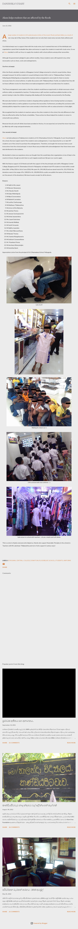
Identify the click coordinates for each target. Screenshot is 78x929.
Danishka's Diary (13, 3)
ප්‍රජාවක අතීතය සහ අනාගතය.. (18, 720)
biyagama (12, 560)
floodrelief (43, 560)
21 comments (14, 743)
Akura (6, 52)
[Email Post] (3, 564)
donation (34, 560)
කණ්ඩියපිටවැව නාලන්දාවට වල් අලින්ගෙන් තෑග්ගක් (29, 805)
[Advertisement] (39, 642)
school (52, 560)
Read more (71, 743)
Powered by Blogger (40, 923)
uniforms (67, 560)
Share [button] (4, 567)
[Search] (69, 3)
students (59, 560)
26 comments (14, 827)
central (19, 560)
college (26, 560)
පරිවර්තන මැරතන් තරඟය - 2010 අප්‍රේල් (22, 889)
